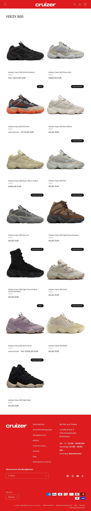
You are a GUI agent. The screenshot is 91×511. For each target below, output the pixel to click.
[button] (5, 4)
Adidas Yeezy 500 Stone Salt (60, 72)
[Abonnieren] (45, 476)
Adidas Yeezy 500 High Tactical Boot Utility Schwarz (22, 290)
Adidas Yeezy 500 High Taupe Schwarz (64, 235)
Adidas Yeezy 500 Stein (58, 289)
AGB (75, 505)
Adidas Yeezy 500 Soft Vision (20, 346)
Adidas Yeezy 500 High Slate (19, 400)
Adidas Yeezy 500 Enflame (18, 126)
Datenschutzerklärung (64, 505)
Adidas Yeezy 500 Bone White (60, 126)
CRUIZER (23, 505)
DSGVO (36, 440)
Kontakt (36, 451)
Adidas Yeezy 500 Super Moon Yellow (23, 181)
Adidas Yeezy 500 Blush (58, 346)
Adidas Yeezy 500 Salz (57, 181)
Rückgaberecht (39, 435)
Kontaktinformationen (77, 508)
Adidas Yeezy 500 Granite (18, 235)
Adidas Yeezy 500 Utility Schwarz (21, 72)
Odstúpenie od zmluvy (42, 462)
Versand (82, 505)
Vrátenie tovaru (39, 446)
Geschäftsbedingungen (42, 430)
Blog (34, 457)
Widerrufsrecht (48, 505)
